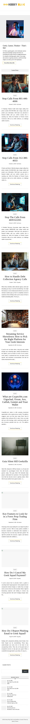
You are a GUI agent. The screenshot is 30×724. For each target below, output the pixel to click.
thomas (19, 104)
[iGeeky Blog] (15, 5)
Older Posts (6, 665)
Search (25, 671)
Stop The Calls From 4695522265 (15, 218)
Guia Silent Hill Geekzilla (15, 461)
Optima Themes (15, 721)
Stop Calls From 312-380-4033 (15, 159)
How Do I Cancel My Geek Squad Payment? (15, 574)
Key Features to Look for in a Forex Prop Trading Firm (15, 516)
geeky (19, 282)
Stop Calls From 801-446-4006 (15, 100)
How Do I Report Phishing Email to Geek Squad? (15, 632)
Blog (15, 95)
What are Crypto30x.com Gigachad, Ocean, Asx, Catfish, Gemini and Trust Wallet (15, 400)
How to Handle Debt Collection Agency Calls (15, 277)
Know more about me (9, 62)
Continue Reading (15, 124)
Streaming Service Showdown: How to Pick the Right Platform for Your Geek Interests (15, 338)
